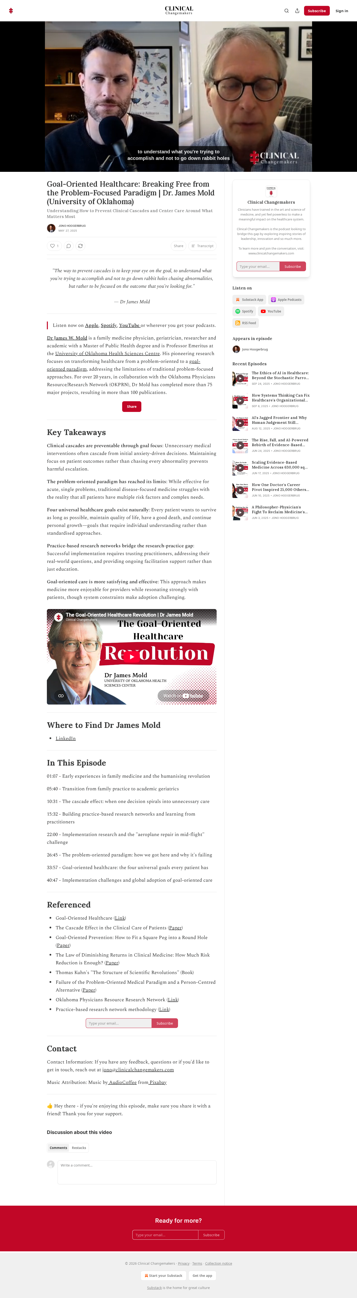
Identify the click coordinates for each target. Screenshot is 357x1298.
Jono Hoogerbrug (72, 225)
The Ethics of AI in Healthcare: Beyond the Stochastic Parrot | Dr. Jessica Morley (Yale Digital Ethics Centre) (281, 375)
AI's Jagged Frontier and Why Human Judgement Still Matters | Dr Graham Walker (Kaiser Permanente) (279, 420)
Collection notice (218, 1263)
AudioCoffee (122, 1082)
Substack (154, 1287)
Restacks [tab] (79, 1148)
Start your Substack (165, 1275)
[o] (240, 378)
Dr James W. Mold (67, 338)
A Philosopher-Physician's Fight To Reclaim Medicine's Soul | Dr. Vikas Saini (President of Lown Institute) (279, 509)
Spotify (109, 325)
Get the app (202, 1275)
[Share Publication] (297, 11)
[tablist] (68, 1148)
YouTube (129, 325)
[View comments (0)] (322, 99)
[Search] (286, 11)
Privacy (183, 1263)
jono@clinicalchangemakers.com (138, 1069)
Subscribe (317, 10)
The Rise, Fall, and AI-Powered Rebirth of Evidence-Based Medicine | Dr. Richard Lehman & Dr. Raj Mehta (281, 442)
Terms (197, 1263)
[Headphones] (35, 102)
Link (120, 918)
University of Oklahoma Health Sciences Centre (107, 353)
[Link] (40, 432)
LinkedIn (66, 738)
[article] (271, 378)
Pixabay (157, 1082)
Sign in (342, 10)
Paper (175, 928)
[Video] (35, 91)
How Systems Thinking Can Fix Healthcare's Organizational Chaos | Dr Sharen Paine (281, 398)
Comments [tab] (58, 1148)
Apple (91, 325)
